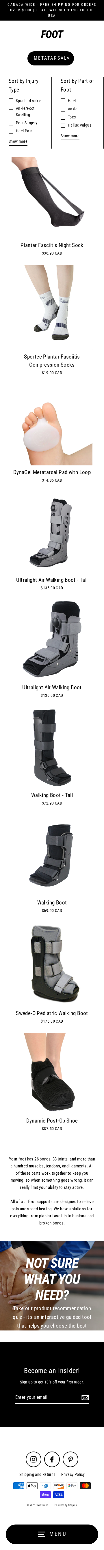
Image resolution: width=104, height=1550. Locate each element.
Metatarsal (51, 58)
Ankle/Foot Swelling (25, 111)
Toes (72, 117)
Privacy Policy (73, 1474)
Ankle (72, 109)
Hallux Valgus (79, 125)
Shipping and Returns (37, 1474)
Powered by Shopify (66, 1505)
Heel (72, 100)
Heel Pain (24, 131)
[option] (52, 532)
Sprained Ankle (28, 100)
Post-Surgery (27, 122)
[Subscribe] (84, 1397)
